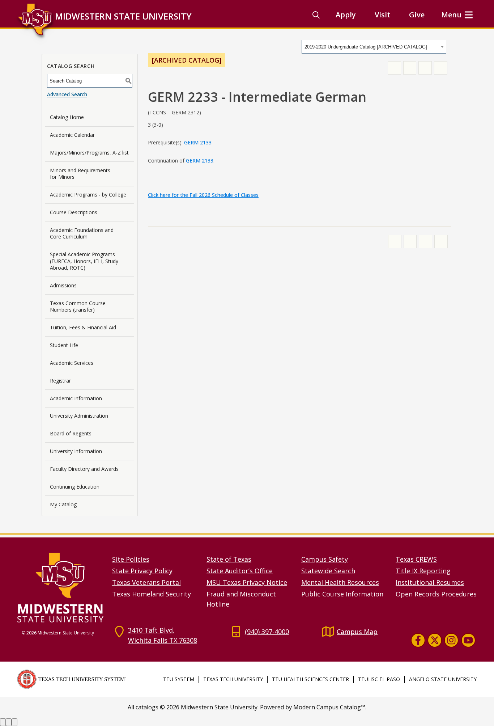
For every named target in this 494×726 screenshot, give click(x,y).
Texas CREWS (416, 559)
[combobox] (374, 47)
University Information (76, 451)
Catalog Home (67, 117)
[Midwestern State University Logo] (60, 587)
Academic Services (71, 362)
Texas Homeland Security (151, 594)
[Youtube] (468, 640)
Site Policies (130, 559)
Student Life (64, 345)
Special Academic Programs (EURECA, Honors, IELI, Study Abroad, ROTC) (84, 261)
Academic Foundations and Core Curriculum (82, 233)
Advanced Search (67, 94)
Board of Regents (70, 433)
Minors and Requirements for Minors (80, 173)
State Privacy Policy (142, 570)
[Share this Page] (410, 68)
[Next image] (9, 722)
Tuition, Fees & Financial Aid (83, 327)
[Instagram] (451, 640)
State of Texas (228, 559)
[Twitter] (434, 640)
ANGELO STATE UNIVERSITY (443, 679)
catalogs (147, 707)
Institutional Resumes (430, 582)
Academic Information (76, 398)
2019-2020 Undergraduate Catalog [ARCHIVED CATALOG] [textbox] (366, 47)
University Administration (79, 415)
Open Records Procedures (436, 594)
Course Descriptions (73, 212)
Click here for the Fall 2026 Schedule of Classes (203, 194)
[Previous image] (3, 722)
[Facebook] (418, 640)
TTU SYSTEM (178, 679)
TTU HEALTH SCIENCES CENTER (310, 679)
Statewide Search (328, 570)
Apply (346, 15)
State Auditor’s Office (239, 570)
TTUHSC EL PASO (379, 679)
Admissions (63, 285)
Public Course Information (342, 594)
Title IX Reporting (423, 570)
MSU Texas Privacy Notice (246, 582)
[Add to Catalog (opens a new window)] (394, 68)
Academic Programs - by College (88, 194)
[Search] (316, 14)
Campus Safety (324, 559)
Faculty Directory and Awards (84, 468)
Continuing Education (74, 486)
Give (417, 15)
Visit (382, 15)
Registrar (60, 380)
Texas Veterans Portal (146, 582)
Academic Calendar (72, 134)
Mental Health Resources (340, 582)
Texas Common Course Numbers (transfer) (78, 306)
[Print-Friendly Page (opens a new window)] (425, 68)
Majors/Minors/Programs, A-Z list (89, 152)
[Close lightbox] (14, 722)
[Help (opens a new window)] (440, 68)
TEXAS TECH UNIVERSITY (233, 679)
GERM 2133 (198, 142)
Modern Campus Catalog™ (329, 707)
